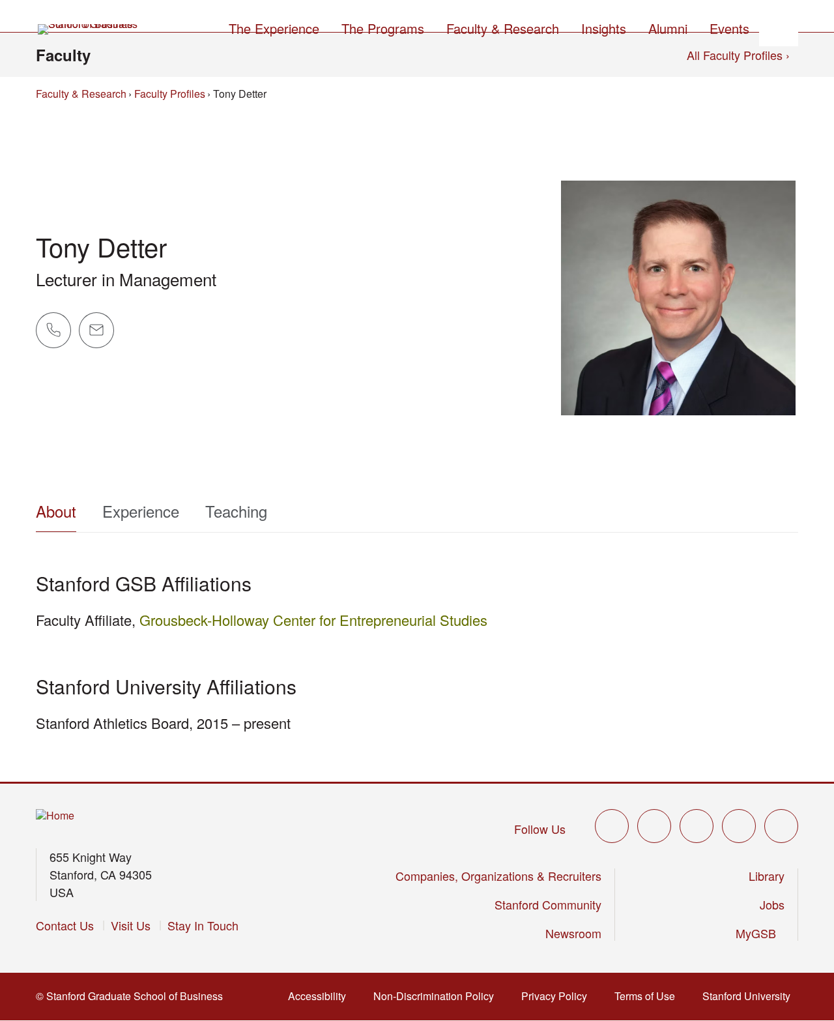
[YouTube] (739, 826)
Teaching (236, 510)
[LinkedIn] (781, 826)
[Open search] (778, 26)
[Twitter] (612, 826)
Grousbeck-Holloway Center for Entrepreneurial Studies (313, 620)
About (56, 510)
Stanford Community (548, 904)
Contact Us (65, 925)
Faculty (63, 55)
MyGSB (757, 933)
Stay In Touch (202, 925)
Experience (140, 510)
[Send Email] (96, 330)
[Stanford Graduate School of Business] (88, 29)
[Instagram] (696, 826)
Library (766, 875)
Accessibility (318, 995)
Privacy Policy (555, 995)
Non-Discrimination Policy (434, 995)
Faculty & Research (81, 93)
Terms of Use (646, 995)
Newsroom (573, 933)
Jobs (772, 904)
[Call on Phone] (53, 330)
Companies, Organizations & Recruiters (498, 875)
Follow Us (540, 828)
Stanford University (747, 995)
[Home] (55, 816)
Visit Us (131, 925)
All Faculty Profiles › (738, 54)
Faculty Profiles (169, 93)
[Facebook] (654, 826)
